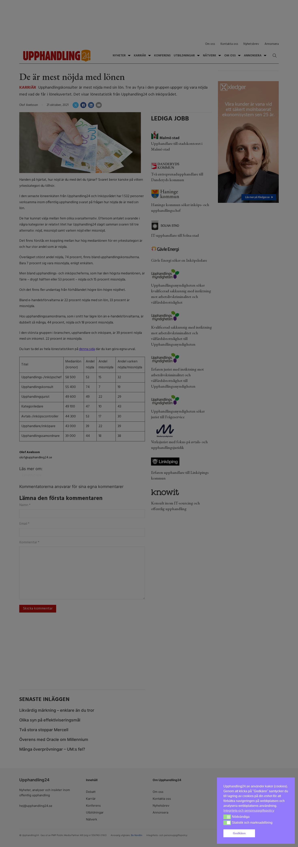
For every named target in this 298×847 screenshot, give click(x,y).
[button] (272, 833)
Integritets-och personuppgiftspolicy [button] (248, 810)
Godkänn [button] (239, 833)
